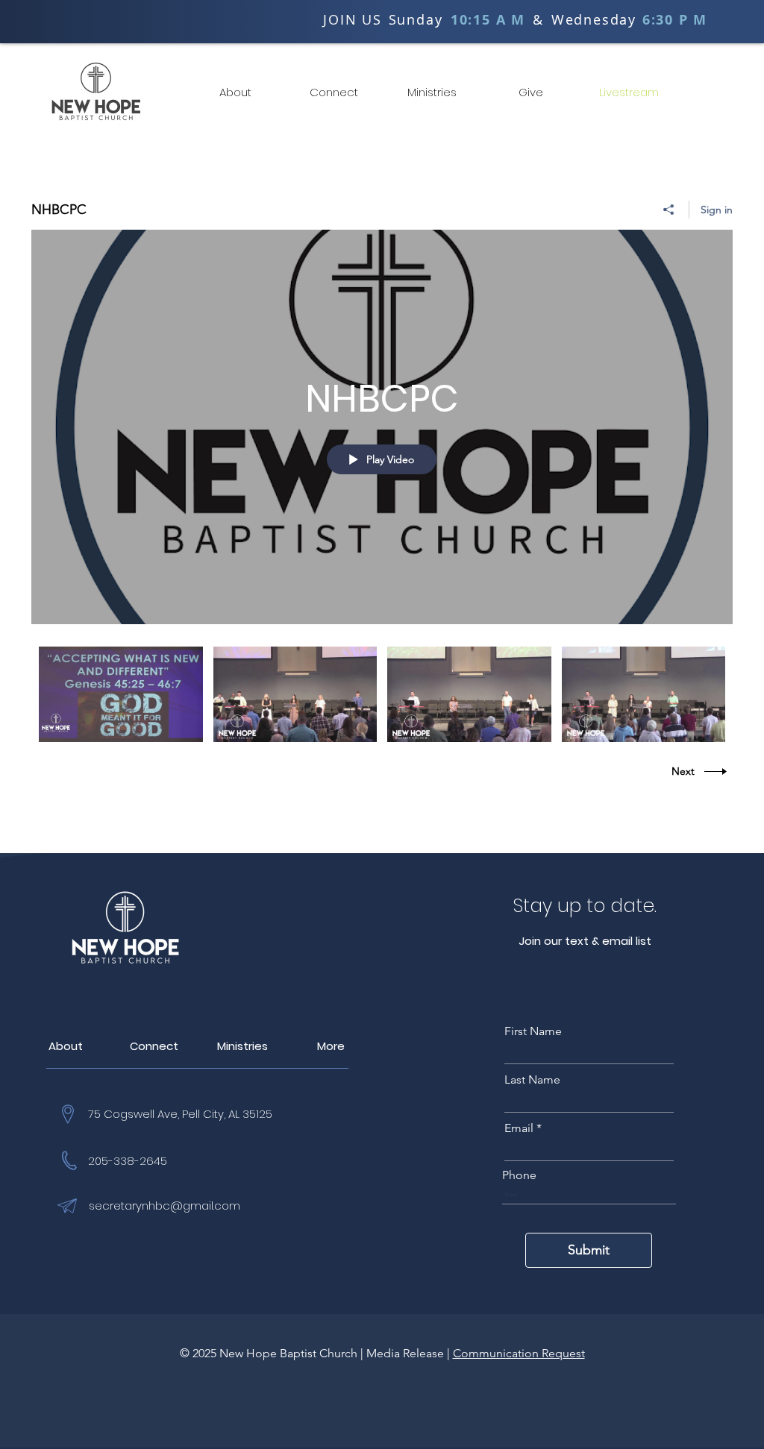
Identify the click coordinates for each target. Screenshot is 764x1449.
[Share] (668, 210)
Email (518, 1128)
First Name (533, 1031)
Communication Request (519, 1353)
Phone (519, 1175)
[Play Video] (120, 694)
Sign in (717, 209)
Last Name (532, 1080)
